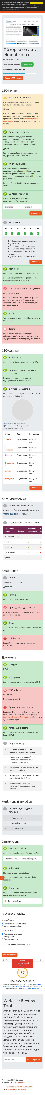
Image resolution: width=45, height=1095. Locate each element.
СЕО (5, 942)
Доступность (9, 937)
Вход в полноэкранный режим (22, 963)
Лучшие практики (11, 939)
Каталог (8, 471)
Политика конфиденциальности (19, 1087)
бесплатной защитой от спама (16, 717)
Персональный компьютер (15, 924)
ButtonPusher (20, 1082)
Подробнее (16, 9)
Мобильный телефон (12, 926)
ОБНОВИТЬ (27, 64)
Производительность (13, 934)
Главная (8, 439)
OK (37, 3)
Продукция (9, 479)
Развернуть (35, 213)
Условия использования (16, 1089)
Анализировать (9, 955)
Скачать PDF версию (13, 78)
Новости (8, 455)
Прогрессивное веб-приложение (17, 944)
